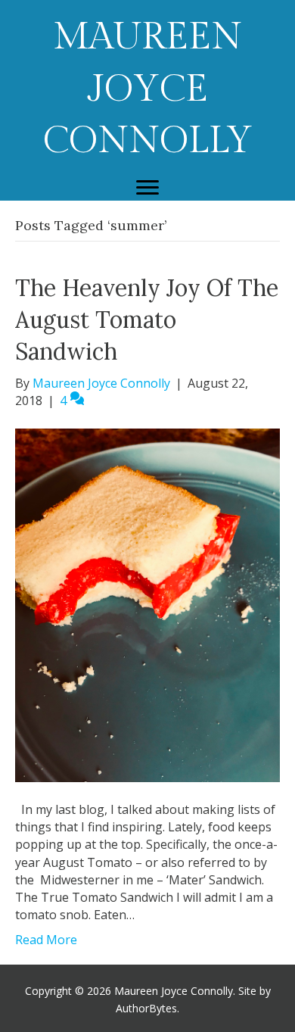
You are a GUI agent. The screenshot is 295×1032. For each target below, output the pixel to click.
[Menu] (147, 188)
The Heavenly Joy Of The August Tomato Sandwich (146, 319)
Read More (46, 939)
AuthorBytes (146, 1008)
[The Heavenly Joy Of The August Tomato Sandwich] (147, 604)
